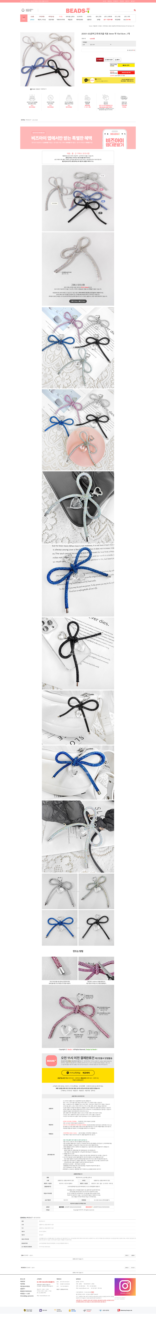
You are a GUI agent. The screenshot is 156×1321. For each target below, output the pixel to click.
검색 (134, 10)
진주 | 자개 (127, 16)
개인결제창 (117, 19)
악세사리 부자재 (61, 19)
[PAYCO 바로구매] (126, 72)
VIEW (92, 1292)
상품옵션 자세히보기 (39, 89)
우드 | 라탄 (117, 16)
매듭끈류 (70, 19)
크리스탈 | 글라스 (70, 16)
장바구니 (127, 1)
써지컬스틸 (51, 16)
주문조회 (122, 1)
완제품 (98, 19)
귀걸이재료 (51, 19)
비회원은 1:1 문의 (25, 1293)
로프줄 (99, 26)
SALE (127, 19)
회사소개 (22, 1279)
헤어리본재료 (79, 19)
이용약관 (22, 1284)
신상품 (32, 16)
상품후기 (22, 1289)
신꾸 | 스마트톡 (108, 16)
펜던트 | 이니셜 (42, 19)
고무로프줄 (105, 26)
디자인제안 (41, 16)
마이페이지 (115, 1)
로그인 (104, 1)
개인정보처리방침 (25, 1286)
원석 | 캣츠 (98, 16)
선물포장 (89, 19)
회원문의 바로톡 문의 (26, 1291)
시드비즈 (89, 16)
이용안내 (22, 1281)
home (90, 26)
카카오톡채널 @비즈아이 (26, 1296)
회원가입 (110, 1)
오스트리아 (79, 16)
